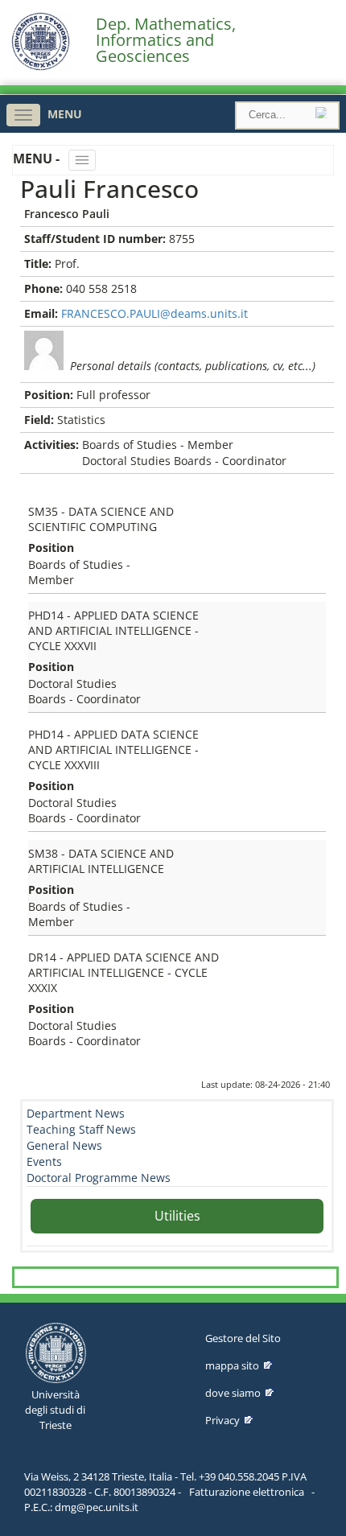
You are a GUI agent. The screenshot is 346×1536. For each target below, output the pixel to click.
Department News (76, 1113)
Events (44, 1161)
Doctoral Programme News (99, 1177)
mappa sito (232, 1365)
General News (64, 1145)
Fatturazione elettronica (246, 1492)
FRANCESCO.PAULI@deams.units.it (154, 313)
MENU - (38, 158)
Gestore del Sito (243, 1338)
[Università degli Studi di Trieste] (40, 66)
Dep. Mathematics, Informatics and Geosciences (166, 40)
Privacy (222, 1420)
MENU (64, 113)
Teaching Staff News (81, 1129)
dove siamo (233, 1393)
